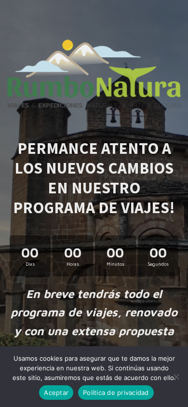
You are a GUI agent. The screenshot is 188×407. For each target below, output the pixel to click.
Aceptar (56, 392)
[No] (176, 376)
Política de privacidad (116, 392)
